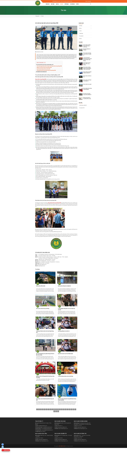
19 (71, 409)
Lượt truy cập (83, 105)
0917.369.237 (40, 431)
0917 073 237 (78, 425)
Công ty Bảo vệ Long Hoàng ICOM (40, 79)
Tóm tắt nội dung (40, 62)
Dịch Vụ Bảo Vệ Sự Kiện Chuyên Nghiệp (87, 89)
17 (67, 409)
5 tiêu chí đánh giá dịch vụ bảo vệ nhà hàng (65, 376)
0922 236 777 (58, 425)
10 (54, 409)
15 (63, 409)
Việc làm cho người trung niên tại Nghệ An (87, 94)
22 (54, 411)
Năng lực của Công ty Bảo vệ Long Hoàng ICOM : (44, 67)
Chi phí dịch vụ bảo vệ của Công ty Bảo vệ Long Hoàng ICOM (46, 70)
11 (56, 409)
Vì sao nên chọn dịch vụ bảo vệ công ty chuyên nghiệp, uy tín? (44, 64)
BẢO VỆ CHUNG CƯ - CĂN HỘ (87, 49)
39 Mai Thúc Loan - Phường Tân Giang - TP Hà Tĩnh (63, 1)
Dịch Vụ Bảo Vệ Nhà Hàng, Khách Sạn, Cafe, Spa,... (86, 45)
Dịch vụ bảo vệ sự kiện (87, 84)
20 (73, 409)
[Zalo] (2, 444)
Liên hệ (77, 4)
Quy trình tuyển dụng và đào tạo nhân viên (43, 68)
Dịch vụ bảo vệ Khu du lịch (41, 286)
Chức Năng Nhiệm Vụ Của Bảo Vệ (63, 331)
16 (65, 409)
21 (75, 409)
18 (69, 409)
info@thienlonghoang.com (41, 425)
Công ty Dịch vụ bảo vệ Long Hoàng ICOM (54, 202)
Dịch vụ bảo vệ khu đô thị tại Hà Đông (42, 308)
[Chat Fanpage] (2, 447)
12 (57, 409)
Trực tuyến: (81, 107)
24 (58, 411)
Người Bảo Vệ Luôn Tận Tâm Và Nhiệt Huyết (65, 353)
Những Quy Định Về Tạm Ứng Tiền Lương (87, 98)
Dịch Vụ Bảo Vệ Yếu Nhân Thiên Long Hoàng (86, 63)
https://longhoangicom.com (61, 428)
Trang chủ (47, 4)
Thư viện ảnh (72, 4)
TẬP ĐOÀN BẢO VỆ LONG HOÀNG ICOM (41, 71)
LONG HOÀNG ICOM (61, 446)
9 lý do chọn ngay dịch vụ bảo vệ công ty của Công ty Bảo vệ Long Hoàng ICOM (49, 66)
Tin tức (61, 4)
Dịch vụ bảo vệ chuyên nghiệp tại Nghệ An (87, 72)
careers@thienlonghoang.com (44, 428)
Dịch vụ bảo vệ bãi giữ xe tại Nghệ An (64, 286)
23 (56, 411)
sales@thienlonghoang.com (44, 427)
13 (59, 409)
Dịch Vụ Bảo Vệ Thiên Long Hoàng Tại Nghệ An (87, 54)
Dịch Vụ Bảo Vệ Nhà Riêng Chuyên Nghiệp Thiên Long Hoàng (87, 68)
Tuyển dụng (66, 4)
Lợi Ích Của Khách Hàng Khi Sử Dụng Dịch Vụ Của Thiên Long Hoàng (87, 59)
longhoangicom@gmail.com (61, 427)
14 (61, 409)
